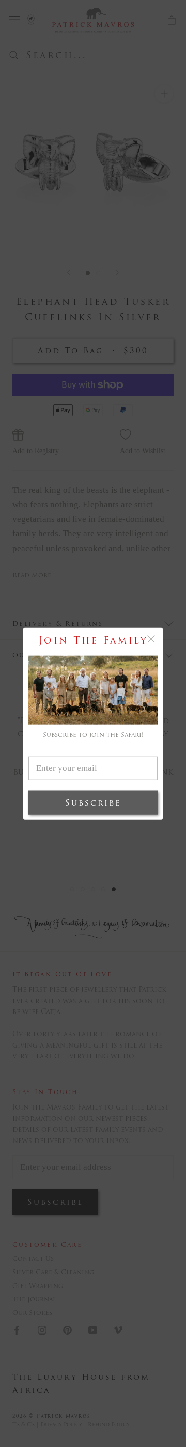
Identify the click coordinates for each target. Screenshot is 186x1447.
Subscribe (93, 802)
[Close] (151, 639)
